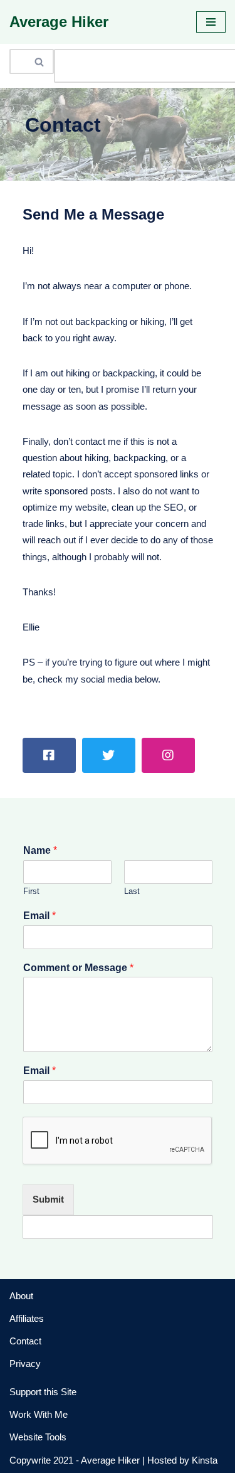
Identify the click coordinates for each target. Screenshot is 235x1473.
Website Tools (37, 1437)
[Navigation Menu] (211, 22)
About (21, 1295)
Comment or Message (78, 967)
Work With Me (38, 1414)
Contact (25, 1341)
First (31, 891)
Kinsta (204, 1460)
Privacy (25, 1363)
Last (132, 891)
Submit (48, 1199)
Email (39, 915)
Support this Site (42, 1391)
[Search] (40, 61)
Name (40, 850)
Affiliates (26, 1318)
